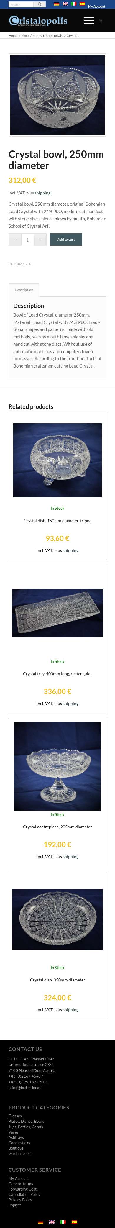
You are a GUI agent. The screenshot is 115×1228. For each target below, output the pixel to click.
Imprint (15, 1205)
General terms (21, 1183)
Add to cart (66, 239)
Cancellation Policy (24, 1194)
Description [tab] (24, 290)
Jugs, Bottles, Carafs (26, 1126)
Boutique (16, 1148)
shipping (42, 193)
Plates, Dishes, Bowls (26, 1121)
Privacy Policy (20, 1199)
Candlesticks (19, 1142)
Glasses (15, 1116)
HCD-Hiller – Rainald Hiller (31, 1059)
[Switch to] (56, 4)
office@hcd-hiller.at (25, 1087)
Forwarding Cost (23, 1189)
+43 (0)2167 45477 (26, 1076)
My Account (96, 6)
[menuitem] (57, 4)
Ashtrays (16, 1137)
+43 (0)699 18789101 (28, 1082)
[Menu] (86, 20)
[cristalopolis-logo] (48, 20)
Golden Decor (20, 1153)
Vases (14, 1132)
